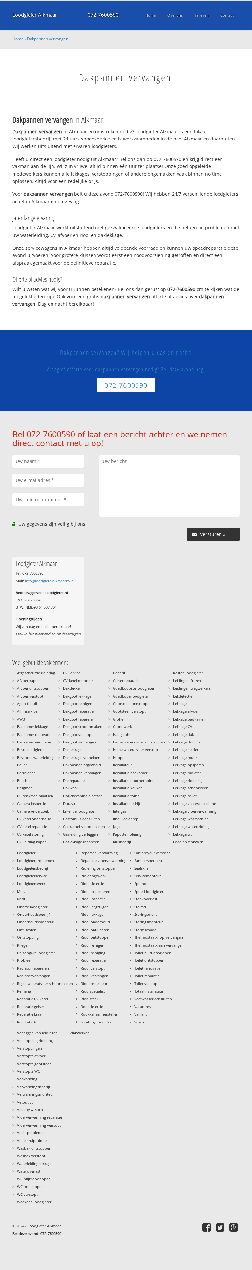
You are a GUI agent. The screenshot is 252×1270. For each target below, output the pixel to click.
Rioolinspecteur (94, 983)
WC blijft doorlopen (34, 1178)
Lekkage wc (182, 834)
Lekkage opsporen (188, 765)
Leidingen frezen (187, 680)
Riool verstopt (93, 968)
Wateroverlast (28, 1171)
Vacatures (142, 1006)
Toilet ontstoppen (149, 960)
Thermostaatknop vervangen (158, 937)
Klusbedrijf (122, 841)
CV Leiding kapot (31, 841)
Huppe (118, 757)
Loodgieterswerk (31, 883)
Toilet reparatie (146, 975)
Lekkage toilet (185, 795)
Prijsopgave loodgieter (36, 952)
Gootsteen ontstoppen (132, 703)
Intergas (119, 811)
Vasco (139, 1022)
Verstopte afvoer (31, 1055)
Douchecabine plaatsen (83, 795)
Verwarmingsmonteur (35, 1094)
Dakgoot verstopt (78, 734)
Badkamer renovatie (34, 734)
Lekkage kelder (185, 749)
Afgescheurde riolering (36, 672)
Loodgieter (26, 852)
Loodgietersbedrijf (32, 868)
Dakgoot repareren (79, 719)
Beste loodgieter (31, 749)
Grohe (118, 719)
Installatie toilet (126, 795)
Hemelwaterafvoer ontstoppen (139, 742)
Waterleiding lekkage (34, 1163)
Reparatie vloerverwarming (103, 860)
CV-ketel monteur (78, 680)
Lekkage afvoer (186, 711)
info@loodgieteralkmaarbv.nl (49, 580)
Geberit (119, 672)
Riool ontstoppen (96, 937)
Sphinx (140, 883)
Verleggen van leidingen (37, 1032)
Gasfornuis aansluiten (81, 818)
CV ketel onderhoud (34, 818)
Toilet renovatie (147, 968)
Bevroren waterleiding (35, 757)
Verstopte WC (28, 1071)
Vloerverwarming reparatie (39, 1117)
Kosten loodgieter (188, 672)
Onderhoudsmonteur (35, 921)
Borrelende (26, 772)
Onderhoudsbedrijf (33, 914)
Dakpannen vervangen (47, 39)
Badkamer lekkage (32, 726)
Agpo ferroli (27, 703)
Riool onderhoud (95, 921)
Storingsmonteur (148, 921)
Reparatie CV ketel (32, 998)
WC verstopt (27, 1194)
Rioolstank (90, 998)
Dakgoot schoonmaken (82, 726)
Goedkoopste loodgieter (133, 688)
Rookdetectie (92, 1006)
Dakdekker (72, 688)
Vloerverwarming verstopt (39, 1125)
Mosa (21, 891)
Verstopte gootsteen (34, 1063)
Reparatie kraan (30, 1014)
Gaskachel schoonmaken (84, 826)
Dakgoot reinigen (77, 703)
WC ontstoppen (30, 1186)
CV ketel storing (30, 834)
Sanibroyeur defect (97, 1022)
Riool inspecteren (95, 891)
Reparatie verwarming (99, 852)
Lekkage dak (183, 734)
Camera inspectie (31, 803)
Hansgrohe (122, 734)
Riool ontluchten (95, 929)
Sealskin (141, 868)
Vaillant (140, 1014)
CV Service (71, 672)
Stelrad (140, 906)
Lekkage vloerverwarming (194, 811)
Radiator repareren (33, 968)
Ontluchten (26, 929)
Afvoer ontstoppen (33, 688)
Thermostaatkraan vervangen (159, 945)
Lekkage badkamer (189, 719)
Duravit (69, 803)
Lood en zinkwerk (188, 841)
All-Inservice (27, 711)
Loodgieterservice (32, 875)
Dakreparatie (74, 780)
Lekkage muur (185, 757)
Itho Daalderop (125, 818)
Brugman (24, 788)
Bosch (22, 780)
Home (18, 39)
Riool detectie (92, 883)
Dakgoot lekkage (77, 696)
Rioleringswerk (93, 875)
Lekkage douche (186, 742)
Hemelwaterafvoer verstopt (136, 749)
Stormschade (145, 929)
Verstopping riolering (35, 1040)
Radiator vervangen (33, 975)
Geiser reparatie (126, 680)
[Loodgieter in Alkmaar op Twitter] (221, 1227)
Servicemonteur (147, 875)
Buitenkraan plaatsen (35, 795)
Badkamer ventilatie (34, 742)
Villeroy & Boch (30, 1109)
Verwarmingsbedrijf (33, 1086)
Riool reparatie (93, 960)
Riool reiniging (93, 952)
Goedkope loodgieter (131, 696)
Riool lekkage (92, 914)
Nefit (21, 898)
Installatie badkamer (130, 772)
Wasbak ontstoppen (34, 1148)
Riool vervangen (94, 975)
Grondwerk (122, 726)
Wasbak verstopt (31, 1155)
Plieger (23, 945)
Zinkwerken (80, 1032)
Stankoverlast (145, 898)
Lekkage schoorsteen (190, 788)
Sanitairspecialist (148, 860)
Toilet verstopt (146, 983)
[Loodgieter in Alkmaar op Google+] (234, 1227)
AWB (21, 719)
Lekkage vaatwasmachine (194, 803)
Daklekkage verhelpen (81, 757)
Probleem (25, 960)
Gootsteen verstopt (129, 711)
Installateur (122, 765)
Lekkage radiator (187, 772)
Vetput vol (26, 1102)
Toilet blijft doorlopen (152, 952)
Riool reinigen (92, 945)
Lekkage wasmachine (191, 818)
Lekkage (180, 703)
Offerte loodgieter (32, 906)
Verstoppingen (29, 1048)
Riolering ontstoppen (99, 868)
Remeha (24, 991)
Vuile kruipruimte (32, 1140)
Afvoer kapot (28, 680)
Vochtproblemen (31, 1132)
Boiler (22, 765)
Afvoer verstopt (30, 696)
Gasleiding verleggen (80, 834)
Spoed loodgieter (148, 891)
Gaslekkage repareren (81, 841)
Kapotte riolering (127, 834)
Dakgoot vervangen (79, 742)
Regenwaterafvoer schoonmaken (45, 983)
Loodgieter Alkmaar (34, 14)
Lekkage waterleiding (191, 826)
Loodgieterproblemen (35, 860)
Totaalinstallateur (148, 991)
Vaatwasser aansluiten (153, 998)
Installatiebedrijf (126, 803)
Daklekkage (72, 749)
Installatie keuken (128, 788)
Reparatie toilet (30, 1022)
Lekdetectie (182, 696)
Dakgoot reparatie (78, 711)
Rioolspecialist (93, 991)
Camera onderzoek (33, 811)
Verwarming (27, 1078)
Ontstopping (28, 937)
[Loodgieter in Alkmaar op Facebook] (207, 1227)
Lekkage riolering (187, 780)
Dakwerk (70, 788)
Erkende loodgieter (79, 811)
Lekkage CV (182, 726)
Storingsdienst (146, 914)
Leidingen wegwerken (191, 688)
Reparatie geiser (30, 1006)
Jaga (116, 826)
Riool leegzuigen (95, 906)
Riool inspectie (93, 898)
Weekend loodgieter (34, 1201)
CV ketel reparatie (32, 826)
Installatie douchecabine (133, 780)
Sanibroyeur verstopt (152, 852)
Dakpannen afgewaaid (82, 765)
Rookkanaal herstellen (99, 1014)
